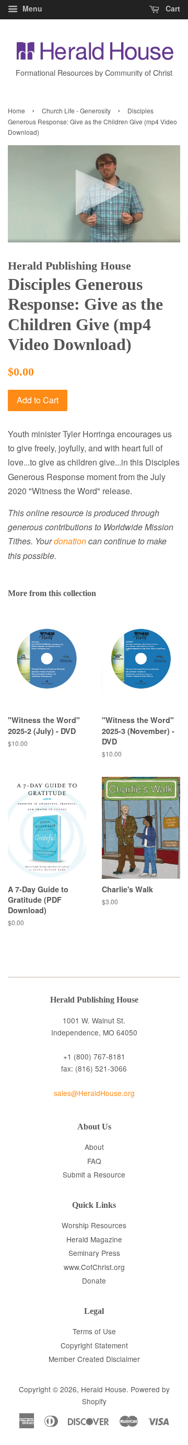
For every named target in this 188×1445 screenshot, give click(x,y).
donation (70, 541)
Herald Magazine (94, 1239)
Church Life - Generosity (76, 110)
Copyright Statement (94, 1345)
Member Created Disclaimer (94, 1359)
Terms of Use (94, 1331)
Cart (171, 8)
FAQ (94, 1161)
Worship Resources (94, 1225)
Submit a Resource (94, 1174)
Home (16, 110)
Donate (94, 1280)
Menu (31, 8)
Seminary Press (94, 1253)
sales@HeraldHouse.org (94, 1093)
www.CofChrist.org (94, 1267)
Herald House (103, 1389)
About (94, 1146)
